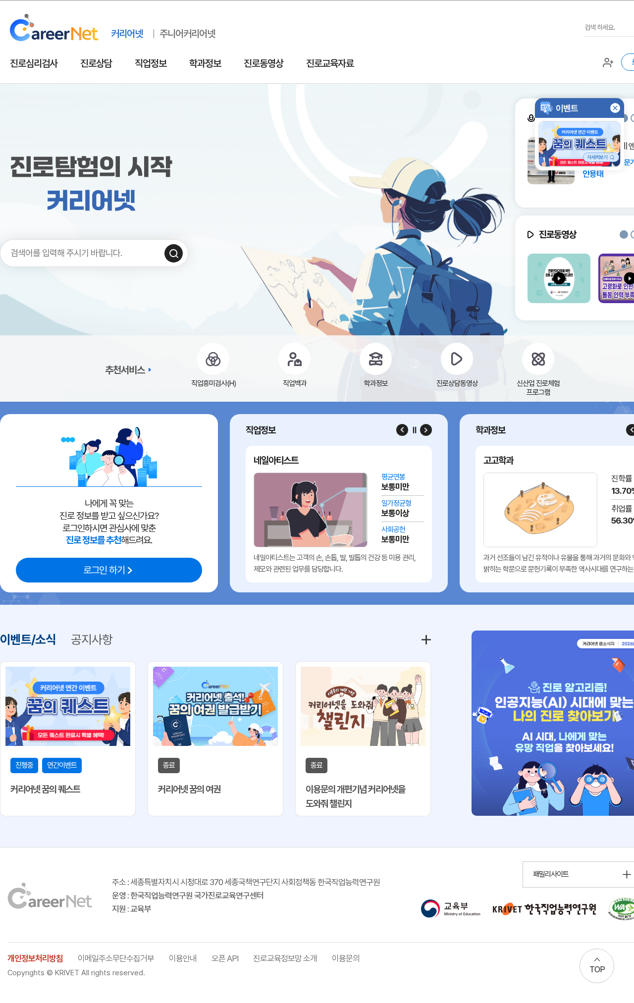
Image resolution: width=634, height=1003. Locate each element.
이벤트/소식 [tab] (28, 639)
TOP (597, 969)
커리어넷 (127, 34)
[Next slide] (426, 430)
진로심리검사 (33, 63)
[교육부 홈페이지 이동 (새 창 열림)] (450, 909)
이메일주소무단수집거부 (116, 958)
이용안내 (183, 958)
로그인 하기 (104, 570)
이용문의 (346, 958)
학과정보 (205, 63)
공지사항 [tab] (91, 639)
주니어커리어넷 (187, 34)
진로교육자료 (330, 63)
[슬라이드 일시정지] (414, 430)
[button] (624, 234)
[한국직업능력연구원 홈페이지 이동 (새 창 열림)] (544, 908)
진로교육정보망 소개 (285, 958)
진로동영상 (263, 63)
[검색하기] (173, 253)
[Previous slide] (402, 430)
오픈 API (224, 958)
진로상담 (96, 63)
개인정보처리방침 (35, 958)
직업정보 (150, 63)
